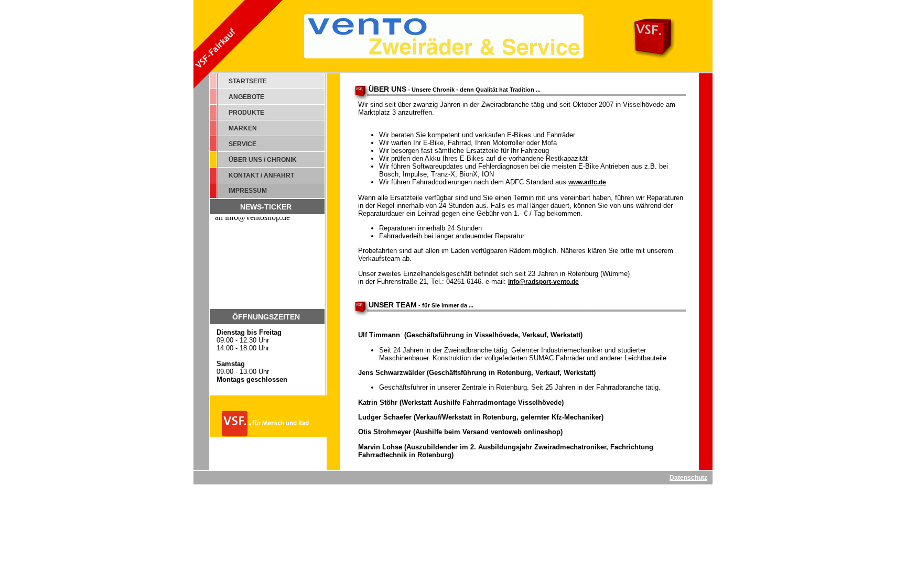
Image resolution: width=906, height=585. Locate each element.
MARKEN (243, 128)
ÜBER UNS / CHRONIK (263, 159)
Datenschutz (688, 477)
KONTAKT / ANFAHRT (261, 175)
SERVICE (242, 144)
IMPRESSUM (248, 190)
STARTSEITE (248, 81)
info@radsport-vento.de (543, 281)
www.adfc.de (587, 182)
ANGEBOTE (246, 97)
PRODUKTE (246, 112)
